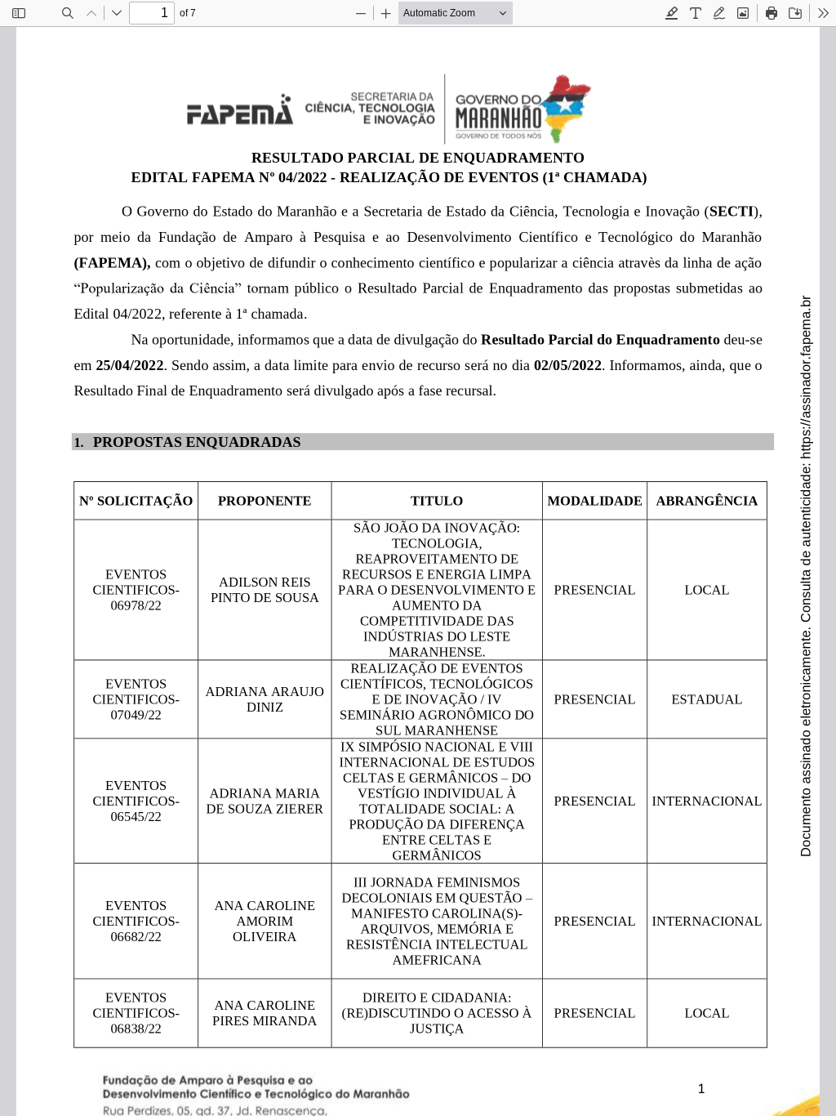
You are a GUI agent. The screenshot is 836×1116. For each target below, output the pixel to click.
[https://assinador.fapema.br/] (805, 360)
